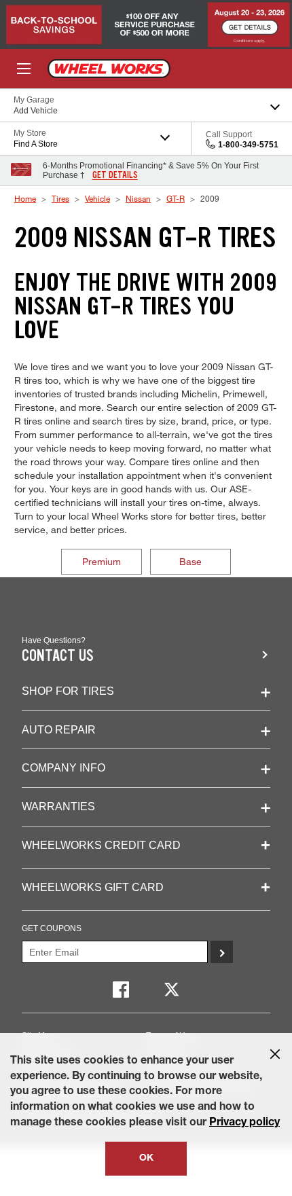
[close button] (275, 1054)
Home (25, 198)
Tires (60, 198)
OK (146, 1158)
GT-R (175, 198)
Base (190, 561)
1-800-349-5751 (248, 144)
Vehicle (97, 198)
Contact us (58, 656)
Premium (101, 561)
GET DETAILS (115, 175)
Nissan (138, 198)
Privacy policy (244, 1123)
